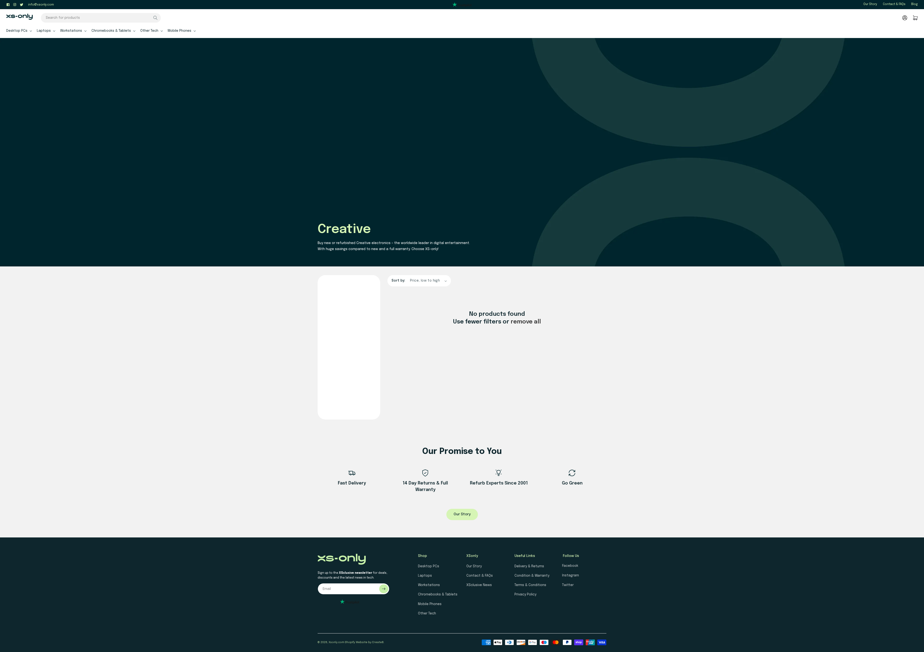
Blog (914, 4)
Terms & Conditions (530, 585)
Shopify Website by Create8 (364, 642)
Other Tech (427, 613)
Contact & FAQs (894, 4)
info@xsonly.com (41, 4)
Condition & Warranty (531, 575)
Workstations (429, 585)
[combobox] (101, 18)
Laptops (425, 575)
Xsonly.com (336, 642)
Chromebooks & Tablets (437, 594)
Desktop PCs (428, 566)
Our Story (870, 4)
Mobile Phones (430, 604)
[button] (18, 31)
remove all (526, 322)
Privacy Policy (525, 594)
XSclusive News (479, 585)
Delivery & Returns (529, 566)
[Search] (155, 18)
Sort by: (398, 280)
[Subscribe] (384, 589)
